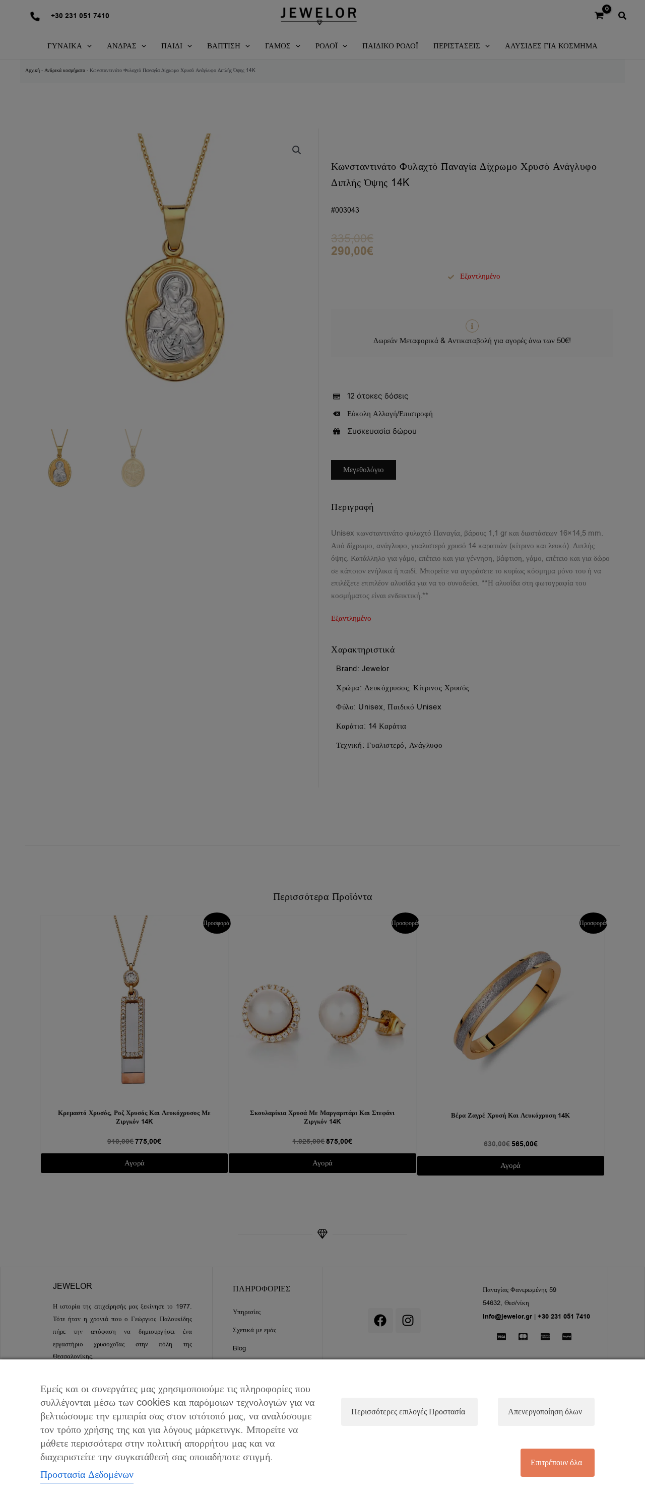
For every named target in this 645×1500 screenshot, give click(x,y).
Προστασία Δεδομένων (87, 1474)
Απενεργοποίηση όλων (545, 1411)
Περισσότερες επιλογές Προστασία (408, 1411)
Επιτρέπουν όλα (556, 1462)
